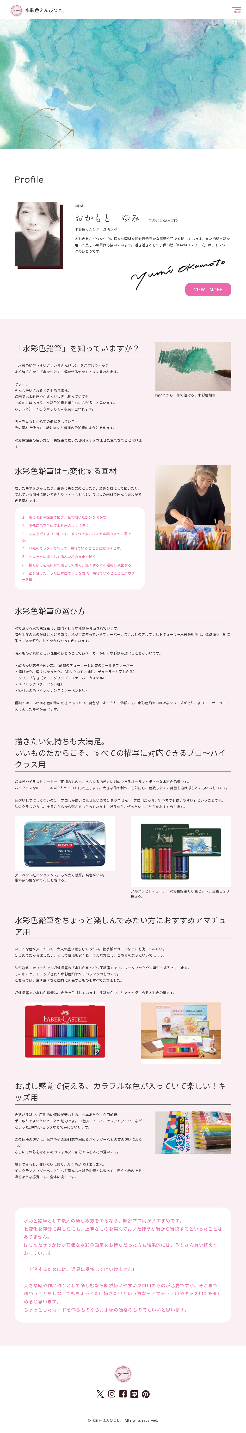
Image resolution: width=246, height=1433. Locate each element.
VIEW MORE (208, 289)
